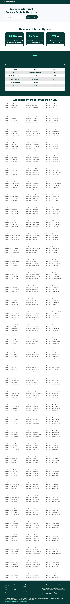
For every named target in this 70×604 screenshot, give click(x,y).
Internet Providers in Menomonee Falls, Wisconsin (33, 434)
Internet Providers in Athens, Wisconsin (11, 166)
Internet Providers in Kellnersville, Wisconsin (32, 283)
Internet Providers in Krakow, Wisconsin (32, 309)
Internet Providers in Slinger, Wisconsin (52, 330)
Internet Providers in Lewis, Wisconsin (31, 352)
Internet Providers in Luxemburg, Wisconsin (32, 380)
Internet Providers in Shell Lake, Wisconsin (52, 315)
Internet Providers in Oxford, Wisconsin (52, 125)
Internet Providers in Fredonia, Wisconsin (11, 575)
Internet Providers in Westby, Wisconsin (52, 506)
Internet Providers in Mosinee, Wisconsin (32, 486)
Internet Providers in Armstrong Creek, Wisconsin (12, 155)
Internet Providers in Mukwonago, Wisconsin (32, 499)
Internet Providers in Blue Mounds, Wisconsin (12, 244)
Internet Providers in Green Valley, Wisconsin (32, 157)
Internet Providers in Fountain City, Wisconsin (12, 560)
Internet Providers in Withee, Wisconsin (52, 555)
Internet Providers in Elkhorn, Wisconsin (11, 499)
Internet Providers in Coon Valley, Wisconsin (12, 387)
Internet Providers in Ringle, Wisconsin (52, 250)
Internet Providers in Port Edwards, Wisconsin (53, 181)
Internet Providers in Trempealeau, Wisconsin (53, 423)
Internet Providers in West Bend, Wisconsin (52, 499)
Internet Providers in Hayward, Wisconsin (32, 194)
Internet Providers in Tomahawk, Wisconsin (52, 415)
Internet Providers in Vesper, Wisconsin (52, 449)
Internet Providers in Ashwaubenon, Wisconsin (12, 163)
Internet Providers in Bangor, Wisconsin (11, 187)
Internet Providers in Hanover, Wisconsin (32, 179)
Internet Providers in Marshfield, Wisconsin (32, 413)
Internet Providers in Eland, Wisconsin (11, 486)
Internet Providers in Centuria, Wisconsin (11, 337)
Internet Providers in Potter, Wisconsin (52, 192)
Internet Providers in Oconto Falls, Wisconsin (32, 568)
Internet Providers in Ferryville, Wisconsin (11, 540)
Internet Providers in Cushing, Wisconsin (11, 410)
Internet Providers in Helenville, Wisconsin (32, 200)
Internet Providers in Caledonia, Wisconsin (11, 304)
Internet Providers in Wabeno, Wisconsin (52, 454)
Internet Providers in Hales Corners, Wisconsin (33, 174)
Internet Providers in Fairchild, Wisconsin (11, 527)
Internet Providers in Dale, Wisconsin (11, 413)
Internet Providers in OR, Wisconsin (51, 114)
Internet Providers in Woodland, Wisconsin (52, 562)
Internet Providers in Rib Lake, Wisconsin (52, 239)
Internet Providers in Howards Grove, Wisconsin (33, 235)
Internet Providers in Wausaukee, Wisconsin (52, 488)
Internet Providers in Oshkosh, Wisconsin (52, 120)
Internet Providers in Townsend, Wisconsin (52, 419)
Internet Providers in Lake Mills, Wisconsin (32, 330)
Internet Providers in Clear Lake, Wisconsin (11, 354)
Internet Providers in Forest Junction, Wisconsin (12, 555)
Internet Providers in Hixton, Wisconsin (32, 218)
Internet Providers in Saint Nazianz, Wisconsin (53, 283)
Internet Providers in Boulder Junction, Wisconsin (12, 252)
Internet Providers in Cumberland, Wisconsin (12, 406)
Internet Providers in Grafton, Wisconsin (32, 142)
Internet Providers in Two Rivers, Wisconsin (52, 434)
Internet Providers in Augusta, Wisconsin (11, 170)
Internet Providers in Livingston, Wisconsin (32, 361)
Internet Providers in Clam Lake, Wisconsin (11, 350)
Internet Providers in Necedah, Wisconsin (32, 508)
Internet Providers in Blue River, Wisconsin (11, 246)
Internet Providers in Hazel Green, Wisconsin (32, 196)
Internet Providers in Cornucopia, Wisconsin (12, 391)
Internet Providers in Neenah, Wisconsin (32, 510)
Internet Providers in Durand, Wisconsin (11, 464)
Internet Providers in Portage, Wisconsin (52, 187)
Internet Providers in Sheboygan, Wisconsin (52, 309)
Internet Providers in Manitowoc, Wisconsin (32, 395)
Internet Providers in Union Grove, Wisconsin (53, 438)
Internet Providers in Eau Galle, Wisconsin (11, 475)
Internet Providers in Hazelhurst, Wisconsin (32, 198)
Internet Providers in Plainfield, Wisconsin (52, 168)
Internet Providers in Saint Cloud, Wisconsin (52, 276)
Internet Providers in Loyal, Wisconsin (31, 374)
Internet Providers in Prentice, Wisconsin (52, 207)
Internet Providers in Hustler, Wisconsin (32, 246)
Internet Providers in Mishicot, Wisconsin (32, 469)
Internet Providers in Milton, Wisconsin (31, 458)
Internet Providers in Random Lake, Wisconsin (53, 224)
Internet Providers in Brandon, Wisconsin (11, 259)
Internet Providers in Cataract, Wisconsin (11, 326)
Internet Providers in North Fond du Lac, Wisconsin (33, 551)
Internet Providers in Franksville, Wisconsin (11, 571)
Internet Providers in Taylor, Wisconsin (52, 402)
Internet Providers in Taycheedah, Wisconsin (53, 400)
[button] (32, 17)
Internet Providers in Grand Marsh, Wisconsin (32, 144)
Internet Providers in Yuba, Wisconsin (51, 575)
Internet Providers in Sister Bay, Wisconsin (52, 328)
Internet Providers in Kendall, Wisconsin (32, 285)
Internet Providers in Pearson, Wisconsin (52, 137)
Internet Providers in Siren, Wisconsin (51, 326)
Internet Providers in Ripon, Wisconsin (52, 254)
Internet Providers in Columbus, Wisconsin (11, 378)
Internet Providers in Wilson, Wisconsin (52, 534)
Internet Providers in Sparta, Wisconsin (52, 345)
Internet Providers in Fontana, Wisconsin (11, 551)
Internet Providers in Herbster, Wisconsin (32, 202)
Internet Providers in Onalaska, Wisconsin (52, 107)
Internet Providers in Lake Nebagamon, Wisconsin (33, 332)
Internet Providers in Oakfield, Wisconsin (32, 562)
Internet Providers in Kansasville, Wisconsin (32, 280)
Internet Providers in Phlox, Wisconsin (52, 155)
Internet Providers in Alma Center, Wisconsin (12, 122)
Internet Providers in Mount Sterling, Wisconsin (33, 495)
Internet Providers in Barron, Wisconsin (11, 192)
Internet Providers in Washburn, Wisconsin (52, 464)
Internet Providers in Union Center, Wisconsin (53, 436)
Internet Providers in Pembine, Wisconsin (52, 142)
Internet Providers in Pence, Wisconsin (52, 144)
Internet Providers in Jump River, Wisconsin (32, 274)
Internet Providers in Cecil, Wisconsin (11, 332)
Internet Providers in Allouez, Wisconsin (11, 118)
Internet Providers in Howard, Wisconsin (32, 233)
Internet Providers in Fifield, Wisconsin (11, 542)
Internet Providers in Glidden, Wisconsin (32, 135)
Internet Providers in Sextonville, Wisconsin (52, 302)
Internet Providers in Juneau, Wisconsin (32, 278)
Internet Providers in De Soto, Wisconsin (11, 430)
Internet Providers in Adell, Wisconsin (11, 109)
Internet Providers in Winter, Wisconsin (52, 549)
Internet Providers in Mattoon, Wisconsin (32, 417)
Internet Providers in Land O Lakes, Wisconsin (33, 339)
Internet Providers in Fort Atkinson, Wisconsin (12, 558)
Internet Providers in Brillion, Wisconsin (11, 265)
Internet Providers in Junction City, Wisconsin (33, 276)
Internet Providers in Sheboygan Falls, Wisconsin (53, 311)
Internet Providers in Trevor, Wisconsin (52, 425)
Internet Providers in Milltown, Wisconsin (32, 456)
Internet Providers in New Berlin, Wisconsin (32, 527)
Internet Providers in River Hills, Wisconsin (52, 257)
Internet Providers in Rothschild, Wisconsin (52, 270)
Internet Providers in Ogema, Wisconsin (32, 573)
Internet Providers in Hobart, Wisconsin (32, 220)
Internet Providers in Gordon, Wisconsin (32, 138)
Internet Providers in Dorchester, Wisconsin (12, 449)
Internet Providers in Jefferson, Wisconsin (32, 267)
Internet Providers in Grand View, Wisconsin (32, 146)
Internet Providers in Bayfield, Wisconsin (11, 200)
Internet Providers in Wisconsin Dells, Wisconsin (53, 551)
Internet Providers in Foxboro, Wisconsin (11, 566)
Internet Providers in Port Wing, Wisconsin (52, 185)
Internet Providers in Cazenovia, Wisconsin (11, 330)
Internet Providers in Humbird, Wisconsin (32, 241)
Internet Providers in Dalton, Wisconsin (11, 417)
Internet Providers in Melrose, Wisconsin (32, 430)
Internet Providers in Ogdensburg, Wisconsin (32, 571)
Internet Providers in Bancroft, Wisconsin (11, 185)
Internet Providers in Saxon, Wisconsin (52, 293)
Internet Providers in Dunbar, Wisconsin (11, 462)
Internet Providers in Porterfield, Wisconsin (52, 189)
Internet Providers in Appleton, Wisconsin (11, 140)
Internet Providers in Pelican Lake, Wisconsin (53, 138)
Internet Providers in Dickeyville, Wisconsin (11, 443)
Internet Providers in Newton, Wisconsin (32, 545)
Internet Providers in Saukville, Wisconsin (52, 291)
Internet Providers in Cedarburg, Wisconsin (11, 335)
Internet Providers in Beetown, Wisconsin (11, 207)
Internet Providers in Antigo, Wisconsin (11, 138)
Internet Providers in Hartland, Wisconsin (32, 185)
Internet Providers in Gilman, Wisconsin (32, 122)
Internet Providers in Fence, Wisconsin (11, 534)
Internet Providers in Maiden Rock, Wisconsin (32, 387)
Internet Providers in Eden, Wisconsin (11, 477)
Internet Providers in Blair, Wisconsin (11, 237)
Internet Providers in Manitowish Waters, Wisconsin (33, 393)
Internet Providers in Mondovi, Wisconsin (32, 471)
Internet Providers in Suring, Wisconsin (52, 397)
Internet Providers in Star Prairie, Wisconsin (52, 361)
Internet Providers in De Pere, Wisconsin (11, 428)
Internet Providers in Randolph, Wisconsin (52, 222)
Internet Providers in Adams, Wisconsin (11, 107)
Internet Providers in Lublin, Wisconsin (31, 376)
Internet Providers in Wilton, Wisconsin (52, 536)
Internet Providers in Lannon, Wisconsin (32, 341)
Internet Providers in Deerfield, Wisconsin (11, 436)
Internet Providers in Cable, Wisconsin (11, 300)
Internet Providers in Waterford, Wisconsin (52, 467)
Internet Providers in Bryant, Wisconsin (11, 287)
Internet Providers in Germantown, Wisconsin (33, 116)
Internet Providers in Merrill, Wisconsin (31, 441)
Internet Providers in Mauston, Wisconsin (32, 419)
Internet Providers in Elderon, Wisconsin (11, 490)
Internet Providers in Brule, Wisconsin (11, 283)
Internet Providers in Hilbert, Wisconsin (32, 211)
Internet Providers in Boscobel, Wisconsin (11, 250)
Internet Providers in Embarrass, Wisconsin (12, 514)
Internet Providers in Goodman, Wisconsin (32, 137)
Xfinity (6, 592)
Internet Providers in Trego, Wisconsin (52, 421)
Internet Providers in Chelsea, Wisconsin (11, 341)
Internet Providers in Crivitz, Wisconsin (11, 399)
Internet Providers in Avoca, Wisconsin (11, 174)
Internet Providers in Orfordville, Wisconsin (52, 116)
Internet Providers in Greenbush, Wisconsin (32, 159)
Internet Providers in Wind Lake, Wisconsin (52, 540)
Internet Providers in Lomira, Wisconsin (32, 367)
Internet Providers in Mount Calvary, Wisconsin (33, 488)
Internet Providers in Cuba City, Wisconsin (11, 402)
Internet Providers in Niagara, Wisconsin (32, 547)
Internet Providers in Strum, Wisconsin (52, 382)
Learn (63, 1)
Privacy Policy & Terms (27, 588)
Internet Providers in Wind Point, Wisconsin (52, 542)
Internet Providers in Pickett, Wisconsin (52, 159)
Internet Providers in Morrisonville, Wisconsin (32, 484)
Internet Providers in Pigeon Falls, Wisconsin (53, 161)
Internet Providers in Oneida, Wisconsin (52, 109)
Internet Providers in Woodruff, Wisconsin (52, 566)
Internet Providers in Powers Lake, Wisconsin (53, 196)
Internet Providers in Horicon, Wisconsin (32, 228)
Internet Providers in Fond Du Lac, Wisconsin (12, 549)
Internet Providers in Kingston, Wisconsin (32, 304)
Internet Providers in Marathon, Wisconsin (32, 399)
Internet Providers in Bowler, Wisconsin (11, 254)
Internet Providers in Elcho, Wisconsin (11, 488)
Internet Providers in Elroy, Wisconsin (11, 510)
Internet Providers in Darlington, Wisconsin (11, 425)
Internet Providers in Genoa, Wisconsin (32, 112)
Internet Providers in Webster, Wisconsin (52, 495)
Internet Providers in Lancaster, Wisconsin (32, 337)
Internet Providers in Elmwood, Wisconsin (11, 506)
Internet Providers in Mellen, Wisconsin (31, 428)
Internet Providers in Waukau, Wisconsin (52, 475)
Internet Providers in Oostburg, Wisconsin (52, 112)
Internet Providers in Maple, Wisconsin (31, 397)
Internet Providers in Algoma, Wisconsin (11, 114)
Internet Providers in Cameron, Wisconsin (11, 309)
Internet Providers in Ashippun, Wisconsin (11, 159)
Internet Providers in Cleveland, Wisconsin (11, 356)
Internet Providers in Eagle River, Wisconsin (12, 467)
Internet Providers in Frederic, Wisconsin (11, 573)
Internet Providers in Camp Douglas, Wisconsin (12, 311)
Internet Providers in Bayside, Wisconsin (11, 202)
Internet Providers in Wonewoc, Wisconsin (52, 558)
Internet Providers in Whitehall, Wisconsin (52, 521)
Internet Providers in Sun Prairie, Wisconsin (52, 393)
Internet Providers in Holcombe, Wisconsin (32, 222)
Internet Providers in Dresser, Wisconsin (11, 458)
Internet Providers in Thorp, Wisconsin (52, 406)
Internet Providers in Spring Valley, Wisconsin (53, 352)
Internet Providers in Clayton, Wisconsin (11, 352)
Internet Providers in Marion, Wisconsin (32, 406)
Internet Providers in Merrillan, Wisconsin (32, 443)
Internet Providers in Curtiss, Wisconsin (11, 408)
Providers (58, 1)
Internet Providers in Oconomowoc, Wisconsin (33, 564)
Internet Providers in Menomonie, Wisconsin (32, 436)
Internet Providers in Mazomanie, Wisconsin (32, 423)
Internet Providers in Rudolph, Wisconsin (52, 274)
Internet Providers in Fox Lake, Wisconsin (11, 562)
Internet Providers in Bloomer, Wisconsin (11, 241)
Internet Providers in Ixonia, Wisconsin (31, 261)
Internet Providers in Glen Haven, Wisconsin (32, 127)
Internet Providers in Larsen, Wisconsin (32, 345)
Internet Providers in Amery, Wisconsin (11, 131)
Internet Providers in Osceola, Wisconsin (52, 118)
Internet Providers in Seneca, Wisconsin (52, 300)
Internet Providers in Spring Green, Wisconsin (53, 350)
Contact (25, 586)
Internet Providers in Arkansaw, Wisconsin (11, 150)
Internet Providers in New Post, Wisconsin (32, 538)
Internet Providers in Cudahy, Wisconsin (11, 404)
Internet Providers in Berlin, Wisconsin (11, 222)
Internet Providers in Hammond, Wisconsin (32, 176)
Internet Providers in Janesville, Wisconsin (32, 265)
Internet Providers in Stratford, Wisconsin (52, 380)
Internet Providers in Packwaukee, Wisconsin (53, 127)
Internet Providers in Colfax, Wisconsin (11, 371)
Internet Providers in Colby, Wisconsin (11, 367)
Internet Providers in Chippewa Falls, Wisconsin (12, 348)
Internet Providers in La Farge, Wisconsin (32, 315)
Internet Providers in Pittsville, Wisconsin (52, 164)
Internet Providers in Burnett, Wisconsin (11, 293)
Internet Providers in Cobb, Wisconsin (11, 363)
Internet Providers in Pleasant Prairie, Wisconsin (53, 172)
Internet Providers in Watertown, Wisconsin (52, 471)
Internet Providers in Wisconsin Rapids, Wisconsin (53, 553)
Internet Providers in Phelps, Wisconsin (52, 151)
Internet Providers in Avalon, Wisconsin (11, 172)
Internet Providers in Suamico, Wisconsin (52, 387)
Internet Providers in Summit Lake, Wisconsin (53, 391)
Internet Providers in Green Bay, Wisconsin (32, 153)
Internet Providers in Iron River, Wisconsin (32, 259)
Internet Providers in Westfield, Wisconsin (52, 508)
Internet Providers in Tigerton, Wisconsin (52, 410)
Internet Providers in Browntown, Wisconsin (12, 280)
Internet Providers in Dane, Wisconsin (11, 421)
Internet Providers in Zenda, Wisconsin (52, 577)
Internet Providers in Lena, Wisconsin (31, 348)
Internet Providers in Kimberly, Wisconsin (32, 300)
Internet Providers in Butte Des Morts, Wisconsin (12, 296)
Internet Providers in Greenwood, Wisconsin (32, 168)
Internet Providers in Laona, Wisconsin (32, 343)
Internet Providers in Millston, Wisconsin (32, 454)
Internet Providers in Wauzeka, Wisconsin (52, 493)
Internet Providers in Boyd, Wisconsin (11, 257)
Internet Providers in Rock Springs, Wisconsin (53, 263)
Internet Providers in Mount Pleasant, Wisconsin (33, 493)
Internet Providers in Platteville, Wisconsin (52, 170)
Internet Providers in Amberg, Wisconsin (11, 129)
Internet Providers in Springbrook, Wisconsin (53, 354)
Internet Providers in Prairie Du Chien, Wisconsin (53, 202)
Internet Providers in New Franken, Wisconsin (33, 529)
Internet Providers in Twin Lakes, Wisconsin (52, 432)
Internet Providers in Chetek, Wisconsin (11, 343)
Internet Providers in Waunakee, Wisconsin (52, 480)
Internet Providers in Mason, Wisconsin (32, 415)
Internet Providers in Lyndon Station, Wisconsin (33, 382)
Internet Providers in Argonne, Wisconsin (11, 146)
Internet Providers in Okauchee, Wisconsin (32, 577)
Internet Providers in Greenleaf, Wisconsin (32, 164)
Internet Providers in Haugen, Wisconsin (32, 189)
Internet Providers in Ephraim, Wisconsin (11, 519)
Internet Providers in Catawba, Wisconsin (11, 328)
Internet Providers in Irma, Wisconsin (31, 254)
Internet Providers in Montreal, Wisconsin (32, 482)
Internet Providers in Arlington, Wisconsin (11, 153)
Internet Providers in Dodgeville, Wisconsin (11, 447)
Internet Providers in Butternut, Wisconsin (11, 298)
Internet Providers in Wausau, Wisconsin (52, 486)
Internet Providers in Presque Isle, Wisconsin (53, 211)
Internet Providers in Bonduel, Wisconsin (11, 248)
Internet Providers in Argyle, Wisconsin (11, 148)
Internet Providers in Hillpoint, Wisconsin (32, 213)
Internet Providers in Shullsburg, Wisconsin (52, 322)
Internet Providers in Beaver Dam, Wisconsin (12, 205)
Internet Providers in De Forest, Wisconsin (11, 426)
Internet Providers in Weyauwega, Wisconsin (52, 512)
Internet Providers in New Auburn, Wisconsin (32, 525)
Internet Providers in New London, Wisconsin (32, 536)
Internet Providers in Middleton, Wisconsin (32, 449)
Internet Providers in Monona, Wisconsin (32, 473)
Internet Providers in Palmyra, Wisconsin (52, 129)
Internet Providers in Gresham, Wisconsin (32, 170)
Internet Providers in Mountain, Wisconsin (32, 497)
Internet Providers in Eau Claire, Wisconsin (11, 473)
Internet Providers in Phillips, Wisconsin (52, 153)
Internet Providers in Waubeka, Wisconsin (52, 473)
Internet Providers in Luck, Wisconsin (31, 378)
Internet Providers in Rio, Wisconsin (51, 252)
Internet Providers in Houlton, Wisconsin (32, 231)
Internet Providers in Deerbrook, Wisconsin (11, 434)
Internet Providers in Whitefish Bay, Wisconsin (53, 519)
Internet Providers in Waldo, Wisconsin (52, 456)
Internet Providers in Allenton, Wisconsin (11, 116)
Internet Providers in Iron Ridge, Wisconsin (32, 257)
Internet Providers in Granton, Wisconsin (32, 148)
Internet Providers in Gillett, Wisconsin (31, 120)
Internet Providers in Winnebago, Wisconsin (52, 545)
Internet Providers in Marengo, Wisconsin (32, 400)
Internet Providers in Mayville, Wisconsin (32, 421)
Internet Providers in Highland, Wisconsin (32, 209)
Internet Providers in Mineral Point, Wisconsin (33, 464)
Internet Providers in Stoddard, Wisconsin (52, 374)
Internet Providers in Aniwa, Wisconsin (11, 137)
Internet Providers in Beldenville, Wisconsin (11, 209)
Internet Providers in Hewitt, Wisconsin (32, 205)
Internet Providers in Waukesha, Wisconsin (52, 477)
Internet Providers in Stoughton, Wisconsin (52, 378)
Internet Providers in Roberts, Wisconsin (52, 259)
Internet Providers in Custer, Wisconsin (11, 412)
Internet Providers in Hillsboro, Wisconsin (32, 215)
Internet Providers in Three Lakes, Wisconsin (53, 408)
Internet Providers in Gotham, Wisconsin (32, 140)
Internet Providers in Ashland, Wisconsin (11, 161)
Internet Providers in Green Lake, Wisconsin (32, 155)
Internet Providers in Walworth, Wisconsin (52, 460)
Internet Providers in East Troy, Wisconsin (11, 469)
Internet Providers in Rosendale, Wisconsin (52, 267)
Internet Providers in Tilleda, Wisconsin (52, 412)
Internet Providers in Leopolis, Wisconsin (32, 350)
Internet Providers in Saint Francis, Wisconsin (53, 280)
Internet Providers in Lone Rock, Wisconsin (32, 369)
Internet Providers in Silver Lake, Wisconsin (52, 324)
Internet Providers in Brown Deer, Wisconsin (12, 276)
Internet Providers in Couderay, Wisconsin (11, 395)
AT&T (6, 587)
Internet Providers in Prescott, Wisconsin (52, 209)
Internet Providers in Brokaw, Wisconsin (11, 270)
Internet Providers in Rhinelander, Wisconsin (52, 237)
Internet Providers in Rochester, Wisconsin (52, 261)
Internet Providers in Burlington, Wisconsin (11, 291)
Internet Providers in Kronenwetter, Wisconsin (33, 311)
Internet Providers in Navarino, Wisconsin (32, 506)
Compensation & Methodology (29, 589)
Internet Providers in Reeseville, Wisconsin (52, 233)
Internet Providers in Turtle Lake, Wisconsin (52, 430)
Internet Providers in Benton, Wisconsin (11, 220)
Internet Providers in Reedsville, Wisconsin (52, 231)
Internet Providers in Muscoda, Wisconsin (32, 501)
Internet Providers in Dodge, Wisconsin (11, 445)
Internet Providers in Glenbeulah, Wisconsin (32, 129)
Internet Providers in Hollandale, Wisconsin (32, 224)
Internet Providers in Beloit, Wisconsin (11, 218)
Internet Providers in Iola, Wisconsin (31, 252)
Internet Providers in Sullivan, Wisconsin (52, 389)
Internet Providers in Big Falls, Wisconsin (11, 226)
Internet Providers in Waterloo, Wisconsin (52, 469)
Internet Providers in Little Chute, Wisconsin (32, 358)
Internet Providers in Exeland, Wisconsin (11, 525)
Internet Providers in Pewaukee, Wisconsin (52, 150)
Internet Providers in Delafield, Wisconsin (11, 438)
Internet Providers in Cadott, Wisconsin (11, 302)
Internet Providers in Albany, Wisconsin (11, 112)
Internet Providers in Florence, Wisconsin (11, 547)
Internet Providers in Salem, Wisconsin (52, 285)
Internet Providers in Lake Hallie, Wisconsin (32, 328)
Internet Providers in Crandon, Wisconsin (11, 397)
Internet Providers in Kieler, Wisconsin (31, 298)
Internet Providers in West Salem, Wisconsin (52, 503)
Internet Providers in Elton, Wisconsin (11, 512)
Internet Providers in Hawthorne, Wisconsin (32, 192)
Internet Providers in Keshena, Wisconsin (32, 291)
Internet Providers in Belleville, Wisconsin (11, 213)
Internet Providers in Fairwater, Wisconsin (11, 529)
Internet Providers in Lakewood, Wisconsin (32, 335)
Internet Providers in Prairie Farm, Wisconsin (53, 205)
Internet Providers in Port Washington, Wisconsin (53, 183)
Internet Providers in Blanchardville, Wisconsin (12, 239)
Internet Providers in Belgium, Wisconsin (11, 211)
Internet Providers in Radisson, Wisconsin (52, 220)
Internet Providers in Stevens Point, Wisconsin (53, 367)
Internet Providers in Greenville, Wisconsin (32, 166)
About (24, 584)
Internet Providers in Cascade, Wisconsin (11, 319)
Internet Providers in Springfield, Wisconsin (52, 356)
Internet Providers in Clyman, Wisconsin (11, 361)
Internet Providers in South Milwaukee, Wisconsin (53, 339)
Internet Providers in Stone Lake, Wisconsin (52, 376)
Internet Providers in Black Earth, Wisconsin (12, 233)
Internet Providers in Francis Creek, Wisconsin (12, 568)
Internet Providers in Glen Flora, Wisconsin (32, 125)
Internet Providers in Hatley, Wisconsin (31, 187)
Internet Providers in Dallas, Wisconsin (11, 415)
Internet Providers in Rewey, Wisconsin (52, 235)
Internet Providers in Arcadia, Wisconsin (11, 142)
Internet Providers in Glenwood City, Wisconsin (33, 133)
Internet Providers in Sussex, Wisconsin (52, 399)
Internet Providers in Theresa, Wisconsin (52, 404)
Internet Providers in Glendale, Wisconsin (32, 131)
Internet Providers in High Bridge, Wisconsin (32, 207)
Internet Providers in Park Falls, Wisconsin (52, 133)
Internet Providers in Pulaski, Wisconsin (52, 215)
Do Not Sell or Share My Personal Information (29, 592)
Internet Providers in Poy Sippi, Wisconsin (52, 198)
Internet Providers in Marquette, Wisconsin (32, 410)
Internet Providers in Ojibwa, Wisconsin (32, 575)
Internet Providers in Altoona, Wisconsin (11, 127)
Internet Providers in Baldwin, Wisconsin (11, 181)
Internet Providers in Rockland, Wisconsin (52, 265)
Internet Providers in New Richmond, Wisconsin (33, 540)
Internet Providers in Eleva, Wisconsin (11, 493)
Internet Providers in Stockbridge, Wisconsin (53, 371)
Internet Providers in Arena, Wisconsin (11, 144)
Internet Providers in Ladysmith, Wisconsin (32, 322)
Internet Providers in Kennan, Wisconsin (32, 287)
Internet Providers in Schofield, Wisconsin (52, 298)
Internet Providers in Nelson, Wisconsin (32, 516)
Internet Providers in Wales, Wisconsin (52, 458)
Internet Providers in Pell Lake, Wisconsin (52, 140)
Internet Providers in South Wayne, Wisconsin (53, 343)
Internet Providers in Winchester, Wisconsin (52, 538)
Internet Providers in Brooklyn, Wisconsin (11, 274)
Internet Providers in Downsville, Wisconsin (11, 454)
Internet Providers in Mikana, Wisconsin (32, 451)
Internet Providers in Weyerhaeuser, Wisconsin (53, 514)
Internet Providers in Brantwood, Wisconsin (12, 261)
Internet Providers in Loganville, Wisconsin (32, 365)
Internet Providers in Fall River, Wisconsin (11, 532)
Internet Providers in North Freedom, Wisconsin (33, 553)
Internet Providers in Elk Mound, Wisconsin (11, 495)
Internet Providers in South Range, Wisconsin (53, 341)
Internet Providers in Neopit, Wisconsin (32, 519)
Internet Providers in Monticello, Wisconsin (32, 480)
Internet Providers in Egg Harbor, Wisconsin (12, 484)
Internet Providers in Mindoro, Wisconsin (32, 462)
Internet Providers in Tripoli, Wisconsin (52, 426)
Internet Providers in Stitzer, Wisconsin (52, 369)
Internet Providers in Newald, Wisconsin (32, 542)
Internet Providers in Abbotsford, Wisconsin (12, 103)
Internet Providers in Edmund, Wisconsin (11, 482)
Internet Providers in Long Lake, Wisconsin (32, 371)
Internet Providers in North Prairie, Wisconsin (33, 555)
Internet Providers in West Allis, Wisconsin (52, 497)
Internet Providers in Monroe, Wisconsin (32, 475)
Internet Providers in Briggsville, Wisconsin (11, 263)
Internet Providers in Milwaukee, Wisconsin (32, 460)
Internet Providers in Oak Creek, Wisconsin (32, 558)
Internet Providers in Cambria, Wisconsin (11, 306)
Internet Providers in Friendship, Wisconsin (32, 103)
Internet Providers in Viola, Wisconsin (51, 451)
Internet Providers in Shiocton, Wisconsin (52, 319)
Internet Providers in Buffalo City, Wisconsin (12, 289)
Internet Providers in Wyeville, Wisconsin (52, 571)
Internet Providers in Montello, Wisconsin (32, 477)
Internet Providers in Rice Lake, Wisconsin (52, 241)
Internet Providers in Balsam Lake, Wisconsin (12, 183)
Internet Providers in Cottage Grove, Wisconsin (12, 393)
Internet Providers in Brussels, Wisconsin (11, 285)
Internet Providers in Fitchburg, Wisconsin (11, 545)
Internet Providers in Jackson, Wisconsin (32, 263)
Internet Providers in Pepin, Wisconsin (52, 146)
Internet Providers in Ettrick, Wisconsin (11, 521)
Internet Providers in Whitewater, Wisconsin (52, 525)
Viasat (6, 589)
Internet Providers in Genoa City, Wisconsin (32, 114)
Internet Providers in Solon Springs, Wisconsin (53, 335)
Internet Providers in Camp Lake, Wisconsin (12, 313)
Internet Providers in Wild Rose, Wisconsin (52, 527)
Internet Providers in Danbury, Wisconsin (11, 419)
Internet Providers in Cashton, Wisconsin (11, 322)
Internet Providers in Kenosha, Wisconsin (32, 289)
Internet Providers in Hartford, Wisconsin (32, 183)
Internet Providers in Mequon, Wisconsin (32, 438)
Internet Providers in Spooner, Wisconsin (52, 348)
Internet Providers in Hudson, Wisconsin (32, 239)
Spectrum (7, 590)
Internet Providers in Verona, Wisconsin (52, 447)
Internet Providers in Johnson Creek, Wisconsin (33, 270)
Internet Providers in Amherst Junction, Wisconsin (13, 135)
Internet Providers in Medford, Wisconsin (32, 426)
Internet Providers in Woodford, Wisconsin (52, 560)
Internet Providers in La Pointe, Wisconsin (32, 317)
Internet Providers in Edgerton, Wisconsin (11, 480)
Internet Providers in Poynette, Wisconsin (52, 200)
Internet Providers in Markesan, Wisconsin (32, 408)
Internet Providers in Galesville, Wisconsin (32, 107)
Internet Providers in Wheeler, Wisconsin (52, 516)
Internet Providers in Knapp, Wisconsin (32, 306)
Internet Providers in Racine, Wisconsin (52, 218)
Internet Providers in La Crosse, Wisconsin (32, 313)
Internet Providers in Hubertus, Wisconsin (32, 237)
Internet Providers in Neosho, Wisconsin (32, 521)
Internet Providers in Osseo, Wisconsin (52, 122)
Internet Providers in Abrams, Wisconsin (11, 105)
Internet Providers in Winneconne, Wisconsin (52, 547)
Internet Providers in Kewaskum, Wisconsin (32, 293)
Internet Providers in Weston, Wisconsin (52, 510)
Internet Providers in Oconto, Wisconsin (32, 566)
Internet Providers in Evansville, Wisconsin (11, 523)
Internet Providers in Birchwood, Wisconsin (11, 228)
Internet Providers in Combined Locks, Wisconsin (12, 380)
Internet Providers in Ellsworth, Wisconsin (11, 503)
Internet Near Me (51, 1)
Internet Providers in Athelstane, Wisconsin (12, 164)
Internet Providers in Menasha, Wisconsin (32, 432)
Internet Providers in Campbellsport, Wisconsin (12, 315)
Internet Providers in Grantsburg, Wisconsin (32, 150)
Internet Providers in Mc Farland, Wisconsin (32, 425)
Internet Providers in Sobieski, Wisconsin (52, 332)
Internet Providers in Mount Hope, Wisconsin (32, 490)
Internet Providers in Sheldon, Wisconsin (52, 313)
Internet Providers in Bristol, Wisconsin (11, 267)
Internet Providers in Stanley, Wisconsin (52, 358)
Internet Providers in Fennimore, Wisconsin (11, 536)
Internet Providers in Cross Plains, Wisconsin (12, 400)
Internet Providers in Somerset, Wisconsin (52, 337)
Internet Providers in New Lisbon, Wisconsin (32, 534)
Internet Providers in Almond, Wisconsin (11, 125)
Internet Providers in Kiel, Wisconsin (31, 296)
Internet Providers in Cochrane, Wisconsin (11, 365)
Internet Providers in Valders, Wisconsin (52, 443)
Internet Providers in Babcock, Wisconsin (11, 176)
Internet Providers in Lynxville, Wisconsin (32, 384)
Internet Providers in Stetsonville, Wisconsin (53, 363)
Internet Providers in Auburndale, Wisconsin (12, 168)
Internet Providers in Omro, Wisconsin (51, 105)
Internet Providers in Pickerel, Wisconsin (52, 157)
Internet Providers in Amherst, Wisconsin (11, 133)
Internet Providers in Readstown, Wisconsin (52, 226)
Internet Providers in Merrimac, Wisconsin (32, 445)
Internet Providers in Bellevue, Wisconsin (11, 215)
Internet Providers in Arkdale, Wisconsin (11, 151)
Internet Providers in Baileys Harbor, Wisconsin (12, 179)
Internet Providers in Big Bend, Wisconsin (11, 224)
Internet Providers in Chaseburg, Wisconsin (12, 339)
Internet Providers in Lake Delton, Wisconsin (32, 324)
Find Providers (7, 585)
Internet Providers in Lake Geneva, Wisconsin (33, 326)
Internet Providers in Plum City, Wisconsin (52, 176)
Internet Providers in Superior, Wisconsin (52, 395)
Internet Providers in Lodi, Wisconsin (31, 363)
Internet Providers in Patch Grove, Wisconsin (53, 135)
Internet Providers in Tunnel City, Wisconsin (52, 428)
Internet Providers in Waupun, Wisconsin (52, 484)
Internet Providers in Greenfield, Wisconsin (32, 163)
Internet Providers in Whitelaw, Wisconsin (52, 523)
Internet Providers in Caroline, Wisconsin (11, 317)
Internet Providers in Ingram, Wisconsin (32, 250)
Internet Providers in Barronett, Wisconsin (11, 194)
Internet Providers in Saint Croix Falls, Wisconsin (53, 278)
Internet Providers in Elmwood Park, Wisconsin (12, 508)
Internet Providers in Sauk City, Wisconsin (52, 289)
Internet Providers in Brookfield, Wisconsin (11, 272)
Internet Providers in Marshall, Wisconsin (32, 412)
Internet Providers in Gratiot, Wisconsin (32, 151)
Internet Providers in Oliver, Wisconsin (52, 103)
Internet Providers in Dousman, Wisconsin (11, 451)
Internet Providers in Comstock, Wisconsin (11, 382)
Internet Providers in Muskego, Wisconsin (32, 503)
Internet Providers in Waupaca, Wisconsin (52, 482)
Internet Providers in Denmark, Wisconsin (11, 441)
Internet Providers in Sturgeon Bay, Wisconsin (53, 384)
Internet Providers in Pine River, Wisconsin (52, 163)
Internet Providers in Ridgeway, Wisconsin (52, 248)
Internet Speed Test (42, 1)
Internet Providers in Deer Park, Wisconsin (11, 432)
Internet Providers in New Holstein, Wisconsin (33, 532)
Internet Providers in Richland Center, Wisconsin (53, 244)
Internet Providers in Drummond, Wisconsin (11, 460)
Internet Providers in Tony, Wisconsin (51, 417)
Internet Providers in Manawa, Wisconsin (32, 391)
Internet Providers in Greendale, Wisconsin (32, 161)
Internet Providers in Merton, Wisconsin (32, 447)
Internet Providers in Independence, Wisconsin (33, 248)
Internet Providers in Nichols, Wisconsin (32, 549)
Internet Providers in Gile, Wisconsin (31, 118)
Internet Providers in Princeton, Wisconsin (52, 213)
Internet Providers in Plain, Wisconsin (51, 166)
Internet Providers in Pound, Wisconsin (52, 194)
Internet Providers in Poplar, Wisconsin (52, 179)
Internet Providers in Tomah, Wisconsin (52, 413)
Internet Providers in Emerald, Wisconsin (11, 516)
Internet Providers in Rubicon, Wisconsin (52, 272)
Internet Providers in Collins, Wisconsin (11, 374)
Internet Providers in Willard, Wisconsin (52, 529)
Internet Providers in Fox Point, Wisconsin (11, 564)
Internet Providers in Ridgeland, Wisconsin (52, 246)
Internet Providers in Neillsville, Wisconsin (32, 512)
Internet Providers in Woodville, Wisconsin (52, 568)
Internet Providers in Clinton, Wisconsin (11, 358)
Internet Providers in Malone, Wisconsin (32, 389)
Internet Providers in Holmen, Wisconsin (32, 226)
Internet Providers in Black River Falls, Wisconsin (12, 235)
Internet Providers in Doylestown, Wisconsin (12, 456)
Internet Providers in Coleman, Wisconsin (11, 369)
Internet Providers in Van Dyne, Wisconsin (52, 445)
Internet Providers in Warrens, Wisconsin (52, 462)
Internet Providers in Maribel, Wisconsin (32, 402)
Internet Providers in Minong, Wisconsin (32, 467)
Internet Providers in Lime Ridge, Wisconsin (32, 354)
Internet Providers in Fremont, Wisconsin (11, 577)
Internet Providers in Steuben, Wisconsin (52, 365)
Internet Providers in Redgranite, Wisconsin (52, 228)
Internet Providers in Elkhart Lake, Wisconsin (12, 497)
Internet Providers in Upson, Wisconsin (52, 441)
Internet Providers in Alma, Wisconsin (11, 120)
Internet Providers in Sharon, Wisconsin (52, 306)
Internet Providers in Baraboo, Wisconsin (11, 189)
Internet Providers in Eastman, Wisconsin (11, 471)
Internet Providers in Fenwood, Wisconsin (11, 538)
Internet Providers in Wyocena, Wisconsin (52, 573)
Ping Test (15, 587)
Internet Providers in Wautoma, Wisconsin (52, 490)
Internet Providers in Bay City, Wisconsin (11, 196)
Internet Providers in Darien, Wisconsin (11, 423)
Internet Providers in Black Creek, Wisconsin (12, 231)
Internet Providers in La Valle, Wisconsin (32, 319)
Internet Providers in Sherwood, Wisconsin (52, 317)
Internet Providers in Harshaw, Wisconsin (32, 181)
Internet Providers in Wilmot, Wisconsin (52, 532)
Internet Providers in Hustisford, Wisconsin (32, 244)
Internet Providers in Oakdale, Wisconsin (32, 560)
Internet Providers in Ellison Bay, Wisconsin (11, 501)
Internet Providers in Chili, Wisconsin (10, 345)
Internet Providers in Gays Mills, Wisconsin (32, 109)
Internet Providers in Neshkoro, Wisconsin (32, 523)
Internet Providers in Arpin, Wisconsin (11, 157)
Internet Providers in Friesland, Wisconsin (32, 105)
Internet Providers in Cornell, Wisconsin (11, 389)
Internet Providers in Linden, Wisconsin (32, 356)
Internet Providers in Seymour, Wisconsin (52, 304)
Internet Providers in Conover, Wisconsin (11, 384)
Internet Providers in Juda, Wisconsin (31, 272)
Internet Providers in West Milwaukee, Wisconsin (53, 501)
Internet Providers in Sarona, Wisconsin (52, 287)
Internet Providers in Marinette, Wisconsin (32, 404)
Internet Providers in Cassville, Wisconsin (11, 324)
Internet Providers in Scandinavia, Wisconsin (53, 296)
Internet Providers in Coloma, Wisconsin (11, 376)
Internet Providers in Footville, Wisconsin (11, 553)
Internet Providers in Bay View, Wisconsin (11, 198)
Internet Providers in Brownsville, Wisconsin (12, 278)
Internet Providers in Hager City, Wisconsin (32, 172)
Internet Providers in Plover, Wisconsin (52, 174)
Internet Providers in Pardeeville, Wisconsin (52, 131)
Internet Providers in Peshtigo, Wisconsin (52, 148)
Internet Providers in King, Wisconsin (31, 302)
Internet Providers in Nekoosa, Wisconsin (32, 514)
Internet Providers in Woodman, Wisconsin (52, 564)
